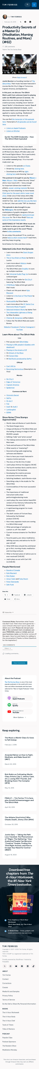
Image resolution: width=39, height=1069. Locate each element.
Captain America (12, 385)
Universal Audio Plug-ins (19, 274)
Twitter (22, 327)
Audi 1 (8, 407)
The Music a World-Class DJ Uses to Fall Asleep (19, 739)
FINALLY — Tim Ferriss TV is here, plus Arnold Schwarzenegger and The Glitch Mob (19, 800)
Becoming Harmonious (14, 369)
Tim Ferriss (6, 975)
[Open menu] (34, 4)
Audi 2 (15, 407)
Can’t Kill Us (10, 366)
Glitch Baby (24, 342)
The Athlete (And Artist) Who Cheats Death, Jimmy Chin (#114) (19, 818)
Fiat (7, 404)
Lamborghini (11, 410)
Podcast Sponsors (9, 1042)
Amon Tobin (10, 579)
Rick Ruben (10, 576)
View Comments (19, 663)
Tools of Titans (7, 1025)
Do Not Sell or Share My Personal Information (19, 1004)
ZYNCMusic (10, 285)
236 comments (9, 46)
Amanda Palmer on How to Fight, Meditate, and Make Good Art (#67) (19, 757)
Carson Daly (13, 356)
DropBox (25, 269)
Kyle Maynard (11, 573)
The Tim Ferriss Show (14, 49)
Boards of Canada (13, 570)
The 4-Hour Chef (8, 1021)
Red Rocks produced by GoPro (20, 359)
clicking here (19, 169)
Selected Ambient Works (15, 310)
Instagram (30, 327)
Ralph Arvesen (21, 77)
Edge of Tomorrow (13, 382)
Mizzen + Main (12, 180)
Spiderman (10, 388)
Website (7, 327)
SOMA (8, 412)
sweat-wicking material (18, 188)
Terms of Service (8, 1000)
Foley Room (23, 579)
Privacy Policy (7, 995)
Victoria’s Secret (12, 395)
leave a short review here (17, 238)
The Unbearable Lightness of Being (19, 312)
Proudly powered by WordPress (12, 959)
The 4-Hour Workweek (10, 1012)
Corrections (6, 983)
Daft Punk (10, 585)
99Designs (9, 210)
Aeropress (18, 318)
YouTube (19, 330)
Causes (5, 987)
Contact (5, 979)
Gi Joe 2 (9, 401)
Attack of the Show (16, 353)
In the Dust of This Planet (23, 296)
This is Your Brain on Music (16, 258)
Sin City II (28, 279)
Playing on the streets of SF (16, 350)
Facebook (15, 327)
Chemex (9, 318)
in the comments (14, 231)
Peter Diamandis (12, 582)
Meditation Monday (9, 1050)
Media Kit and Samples (10, 991)
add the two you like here (27, 201)
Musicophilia (11, 301)
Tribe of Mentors (8, 1029)
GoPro (8, 398)
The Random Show (9, 1046)
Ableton (23, 263)
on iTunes (26, 166)
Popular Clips (7, 1037)
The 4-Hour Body (8, 1016)
